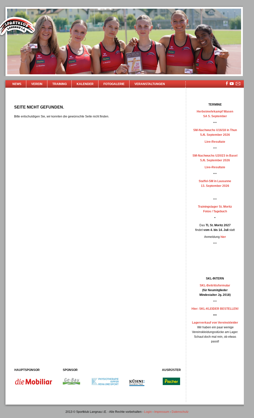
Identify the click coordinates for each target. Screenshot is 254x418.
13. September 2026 (215, 186)
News (16, 84)
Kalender (85, 84)
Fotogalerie (114, 84)
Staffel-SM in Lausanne (215, 181)
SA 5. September (215, 116)
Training (59, 84)
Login (148, 412)
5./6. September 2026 (215, 135)
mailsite (238, 84)
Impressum (161, 412)
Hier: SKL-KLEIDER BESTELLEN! (215, 308)
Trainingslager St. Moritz (215, 206)
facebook (227, 83)
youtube (232, 83)
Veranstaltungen (149, 84)
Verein (36, 84)
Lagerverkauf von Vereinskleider (215, 322)
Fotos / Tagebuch (215, 211)
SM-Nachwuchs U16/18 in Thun (215, 130)
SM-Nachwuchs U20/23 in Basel (214, 155)
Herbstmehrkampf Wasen (215, 111)
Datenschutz (180, 412)
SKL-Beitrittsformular (215, 285)
